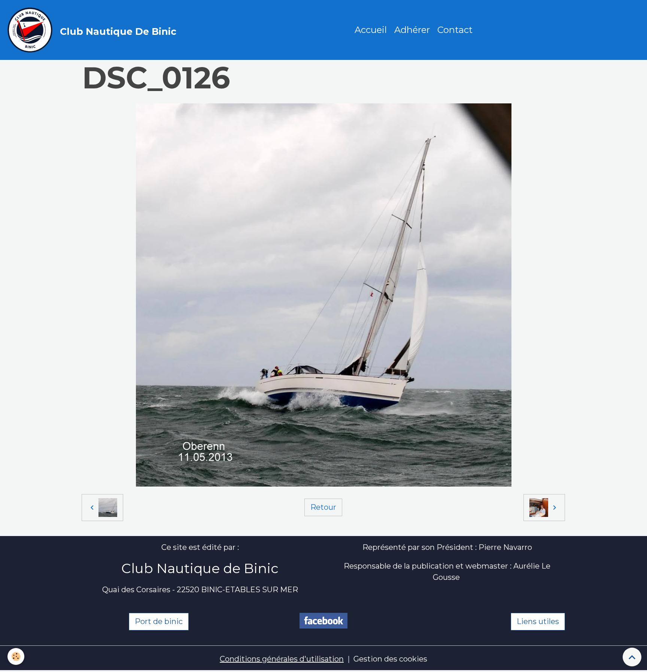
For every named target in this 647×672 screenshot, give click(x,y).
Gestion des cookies (390, 658)
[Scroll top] (632, 657)
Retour (323, 507)
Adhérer (412, 29)
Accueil (371, 29)
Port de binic (159, 621)
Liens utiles (538, 621)
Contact (455, 29)
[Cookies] (15, 656)
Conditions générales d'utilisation (282, 658)
